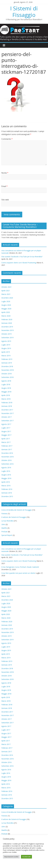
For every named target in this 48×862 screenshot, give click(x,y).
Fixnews (4, 513)
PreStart (4, 531)
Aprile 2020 (5, 312)
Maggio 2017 (6, 435)
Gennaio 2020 (6, 323)
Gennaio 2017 (6, 449)
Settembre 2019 (7, 337)
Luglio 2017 (5, 428)
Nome (4, 173)
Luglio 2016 (5, 471)
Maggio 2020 (6, 309)
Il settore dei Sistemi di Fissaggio (13, 517)
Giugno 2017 (6, 431)
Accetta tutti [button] (26, 857)
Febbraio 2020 (6, 319)
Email (4, 186)
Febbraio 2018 (6, 402)
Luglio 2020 (5, 301)
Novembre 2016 (7, 457)
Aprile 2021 (5, 290)
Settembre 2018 (7, 377)
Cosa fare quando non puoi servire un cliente (18, 573)
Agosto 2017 (6, 424)
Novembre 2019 (7, 330)
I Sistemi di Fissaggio (24, 11)
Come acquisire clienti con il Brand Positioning (18, 263)
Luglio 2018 (5, 384)
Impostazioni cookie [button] (11, 857)
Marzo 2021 (5, 294)
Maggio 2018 (6, 392)
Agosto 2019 (6, 341)
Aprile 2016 (5, 482)
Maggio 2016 (6, 478)
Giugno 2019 (6, 348)
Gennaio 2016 (6, 493)
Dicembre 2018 (7, 366)
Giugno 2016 (6, 475)
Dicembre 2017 (7, 410)
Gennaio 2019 (6, 363)
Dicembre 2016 (7, 453)
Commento (7, 139)
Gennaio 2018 (6, 406)
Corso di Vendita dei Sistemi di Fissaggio (16, 510)
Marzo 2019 (5, 355)
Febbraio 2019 (6, 359)
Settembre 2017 (7, 420)
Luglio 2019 (5, 345)
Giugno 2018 (6, 388)
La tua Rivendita (7, 521)
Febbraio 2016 (6, 489)
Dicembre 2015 (7, 496)
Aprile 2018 (5, 395)
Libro (3, 524)
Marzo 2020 (5, 316)
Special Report (6, 535)
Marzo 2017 (5, 442)
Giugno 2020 (6, 305)
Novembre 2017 (7, 413)
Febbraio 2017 (6, 446)
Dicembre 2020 (7, 298)
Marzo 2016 (5, 485)
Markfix (4, 528)
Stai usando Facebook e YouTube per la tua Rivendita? (21, 256)
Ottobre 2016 (6, 460)
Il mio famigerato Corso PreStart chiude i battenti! (20, 567)
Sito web (5, 199)
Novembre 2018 (7, 370)
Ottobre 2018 (6, 374)
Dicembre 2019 (7, 327)
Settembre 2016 (7, 464)
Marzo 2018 (5, 399)
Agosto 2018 (6, 381)
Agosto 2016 (6, 467)
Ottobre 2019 (6, 334)
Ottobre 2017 (6, 417)
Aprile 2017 (5, 439)
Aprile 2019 (5, 352)
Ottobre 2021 (6, 287)
